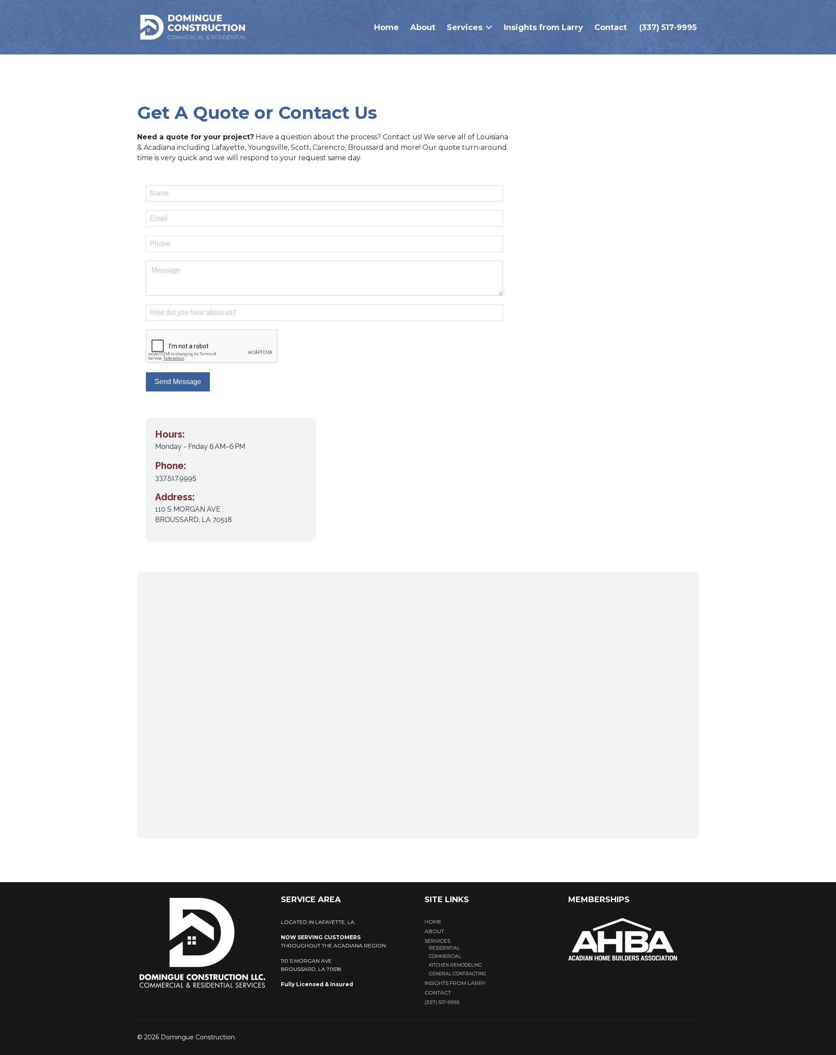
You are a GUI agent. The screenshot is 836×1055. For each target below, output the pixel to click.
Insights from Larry (543, 27)
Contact (610, 27)
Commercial (445, 956)
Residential (444, 948)
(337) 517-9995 (668, 27)
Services (464, 27)
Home (386, 27)
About (422, 27)
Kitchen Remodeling (455, 965)
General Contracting (457, 974)
